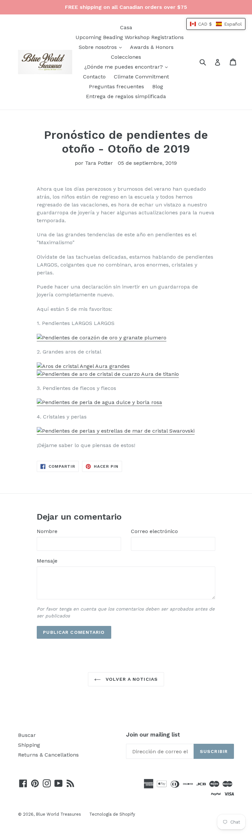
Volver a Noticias (131, 679)
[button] (216, 24)
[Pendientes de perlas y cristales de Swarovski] (116, 431)
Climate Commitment (141, 77)
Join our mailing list (153, 734)
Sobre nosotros (102, 47)
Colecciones (126, 57)
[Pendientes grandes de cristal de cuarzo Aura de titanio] (108, 374)
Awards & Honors (152, 47)
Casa (126, 27)
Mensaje (47, 561)
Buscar (27, 735)
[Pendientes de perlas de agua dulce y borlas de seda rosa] (99, 402)
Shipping (29, 745)
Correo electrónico (154, 531)
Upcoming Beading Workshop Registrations (129, 37)
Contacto (94, 77)
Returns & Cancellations (48, 755)
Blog (157, 86)
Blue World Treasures (58, 814)
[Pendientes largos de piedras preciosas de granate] (101, 337)
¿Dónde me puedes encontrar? (127, 66)
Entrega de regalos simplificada (126, 96)
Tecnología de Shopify (112, 814)
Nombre (47, 531)
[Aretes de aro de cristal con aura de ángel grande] (83, 366)
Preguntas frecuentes (116, 86)
